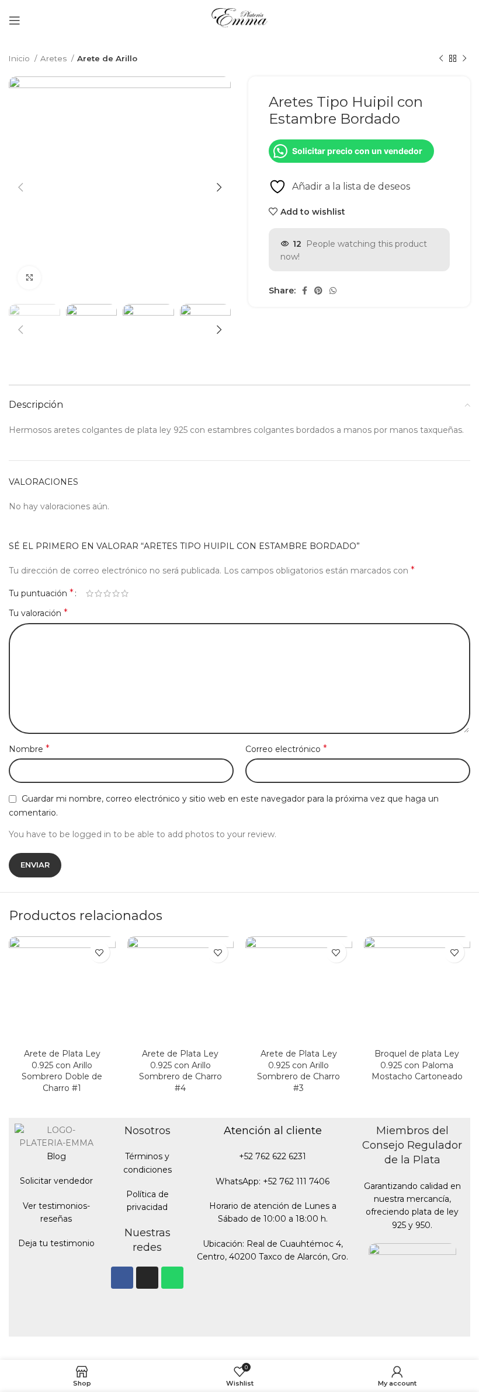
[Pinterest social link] (318, 290)
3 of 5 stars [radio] (107, 593)
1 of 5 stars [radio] (89, 593)
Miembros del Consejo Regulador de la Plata (412, 1145)
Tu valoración (38, 612)
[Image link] (412, 1286)
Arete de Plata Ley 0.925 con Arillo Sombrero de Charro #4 (180, 1070)
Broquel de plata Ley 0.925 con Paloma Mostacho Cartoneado (417, 1065)
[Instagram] (147, 1278)
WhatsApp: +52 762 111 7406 (272, 1181)
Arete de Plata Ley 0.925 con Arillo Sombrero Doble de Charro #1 (62, 1070)
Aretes (54, 58)
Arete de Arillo (107, 58)
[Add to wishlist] (99, 952)
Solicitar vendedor (56, 1181)
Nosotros (147, 1130)
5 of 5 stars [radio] (124, 593)
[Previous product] (441, 59)
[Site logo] (239, 20)
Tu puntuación (41, 593)
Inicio (20, 58)
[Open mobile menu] (14, 20)
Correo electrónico (286, 748)
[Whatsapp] (172, 1278)
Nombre (29, 748)
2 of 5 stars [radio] (98, 593)
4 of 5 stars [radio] (116, 593)
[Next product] (464, 59)
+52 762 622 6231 (272, 1156)
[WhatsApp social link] (333, 290)
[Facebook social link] (304, 290)
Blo (53, 1156)
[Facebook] (122, 1278)
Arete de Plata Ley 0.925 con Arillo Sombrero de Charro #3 (298, 1070)
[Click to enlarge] (29, 277)
